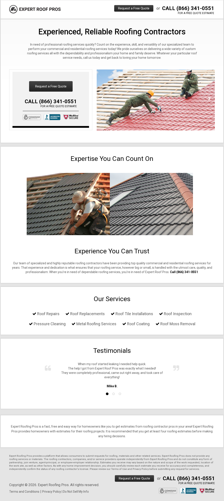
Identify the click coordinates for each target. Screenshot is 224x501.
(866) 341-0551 (195, 8)
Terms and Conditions (24, 491)
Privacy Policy (141, 469)
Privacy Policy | (52, 491)
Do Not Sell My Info (76, 491)
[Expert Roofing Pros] (35, 9)
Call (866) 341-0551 (184, 272)
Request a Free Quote (133, 8)
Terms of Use (119, 469)
